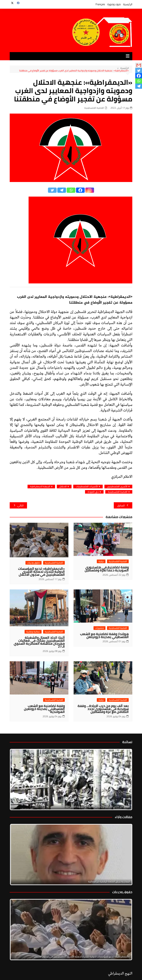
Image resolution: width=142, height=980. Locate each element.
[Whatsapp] (71, 190)
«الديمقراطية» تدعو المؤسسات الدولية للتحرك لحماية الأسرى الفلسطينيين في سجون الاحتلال (41, 571)
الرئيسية (127, 4)
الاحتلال (63, 486)
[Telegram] (61, 190)
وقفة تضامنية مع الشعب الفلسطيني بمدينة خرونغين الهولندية (44, 709)
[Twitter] (52, 190)
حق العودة (93, 492)
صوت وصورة (114, 4)
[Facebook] (80, 190)
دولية (101, 561)
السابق (121, 505)
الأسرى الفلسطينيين (117, 486)
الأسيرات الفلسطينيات (87, 486)
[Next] (125, 779)
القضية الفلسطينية (94, 108)
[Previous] (17, 854)
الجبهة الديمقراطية (40, 486)
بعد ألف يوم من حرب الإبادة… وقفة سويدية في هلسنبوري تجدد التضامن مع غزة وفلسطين (103, 709)
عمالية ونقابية (33, 632)
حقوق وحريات (33, 563)
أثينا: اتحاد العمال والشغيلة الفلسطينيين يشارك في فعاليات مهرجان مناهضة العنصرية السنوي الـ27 (39, 642)
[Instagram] (89, 190)
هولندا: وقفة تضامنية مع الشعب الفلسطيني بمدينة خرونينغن (104, 635)
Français (100, 4)
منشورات (99, 628)
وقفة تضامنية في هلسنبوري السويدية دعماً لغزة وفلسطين (107, 568)
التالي (20, 505)
